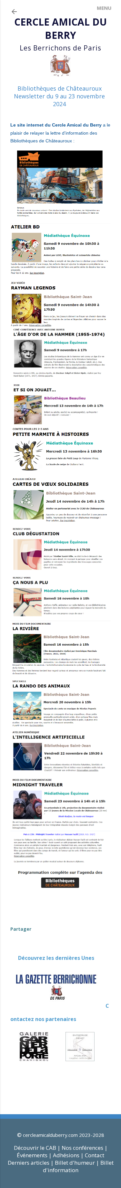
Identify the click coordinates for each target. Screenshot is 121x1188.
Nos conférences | (84, 1147)
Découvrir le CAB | (38, 1147)
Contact (94, 1155)
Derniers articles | (31, 1162)
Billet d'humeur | (77, 1162)
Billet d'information (78, 1166)
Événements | (34, 1155)
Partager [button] (20, 929)
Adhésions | (68, 1155)
